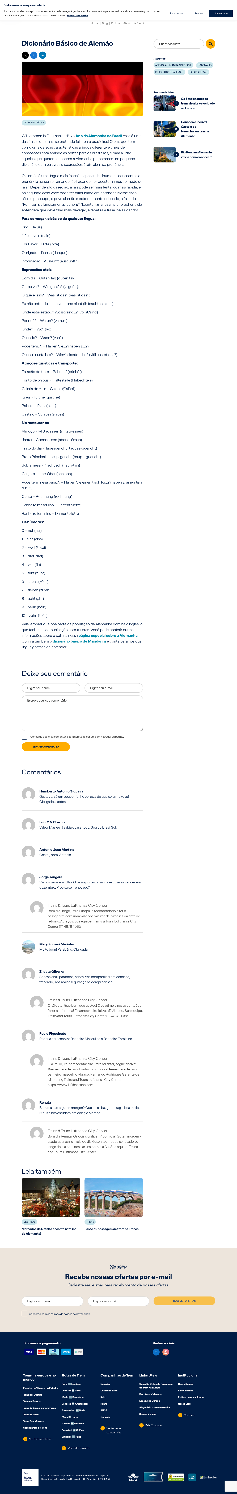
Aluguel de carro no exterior (154, 1408)
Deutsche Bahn (108, 1391)
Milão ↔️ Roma (70, 1417)
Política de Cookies (77, 15)
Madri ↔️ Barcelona (73, 1397)
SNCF (103, 1410)
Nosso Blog (184, 1404)
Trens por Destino (32, 1395)
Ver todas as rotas (79, 1448)
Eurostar (105, 1384)
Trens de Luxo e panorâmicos (39, 1408)
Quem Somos (185, 1384)
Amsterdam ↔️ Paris (73, 1410)
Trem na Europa (32, 1401)
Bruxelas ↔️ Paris (71, 1437)
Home (95, 23)
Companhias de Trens (35, 1428)
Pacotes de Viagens (150, 1394)
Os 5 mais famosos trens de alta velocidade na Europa (198, 103)
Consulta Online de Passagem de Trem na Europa (156, 1386)
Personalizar (176, 13)
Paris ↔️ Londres (71, 1384)
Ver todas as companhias (114, 1430)
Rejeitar (199, 13)
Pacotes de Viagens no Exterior (40, 1388)
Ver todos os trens (40, 1439)
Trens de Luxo (31, 1415)
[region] (118, 10)
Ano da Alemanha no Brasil (98, 135)
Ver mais (189, 1415)
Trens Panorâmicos (33, 1421)
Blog (105, 23)
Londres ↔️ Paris (71, 1391)
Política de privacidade (191, 1397)
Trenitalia (105, 1417)
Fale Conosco (153, 1425)
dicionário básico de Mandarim (79, 641)
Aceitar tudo (221, 13)
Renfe (103, 1404)
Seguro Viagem (147, 1414)
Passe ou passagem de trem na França (111, 1229)
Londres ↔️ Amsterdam (75, 1404)
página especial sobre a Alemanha (108, 635)
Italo (102, 1397)
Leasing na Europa (149, 1401)
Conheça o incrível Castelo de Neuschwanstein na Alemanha (195, 129)
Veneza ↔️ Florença (73, 1424)
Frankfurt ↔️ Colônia (73, 1430)
